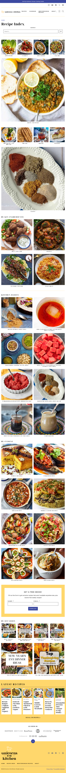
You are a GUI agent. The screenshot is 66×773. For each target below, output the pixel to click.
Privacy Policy (50, 769)
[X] (59, 5)
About (54, 11)
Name (11, 601)
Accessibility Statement (59, 769)
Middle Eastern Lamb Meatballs (38, 706)
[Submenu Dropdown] (56, 11)
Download (33, 608)
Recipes (24, 11)
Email (37, 601)
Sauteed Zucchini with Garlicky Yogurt (16, 705)
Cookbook (32, 11)
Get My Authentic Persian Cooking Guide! (33, 1)
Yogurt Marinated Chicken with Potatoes (28, 705)
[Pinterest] (63, 5)
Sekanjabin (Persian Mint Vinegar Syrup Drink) (60, 708)
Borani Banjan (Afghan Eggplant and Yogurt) (5, 706)
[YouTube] (52, 5)
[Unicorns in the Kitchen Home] (10, 12)
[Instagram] (49, 5)
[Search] (63, 11)
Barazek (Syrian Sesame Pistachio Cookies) (49, 705)
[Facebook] (56, 5)
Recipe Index (11, 763)
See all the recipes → (33, 717)
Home (3, 20)
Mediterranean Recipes (44, 12)
